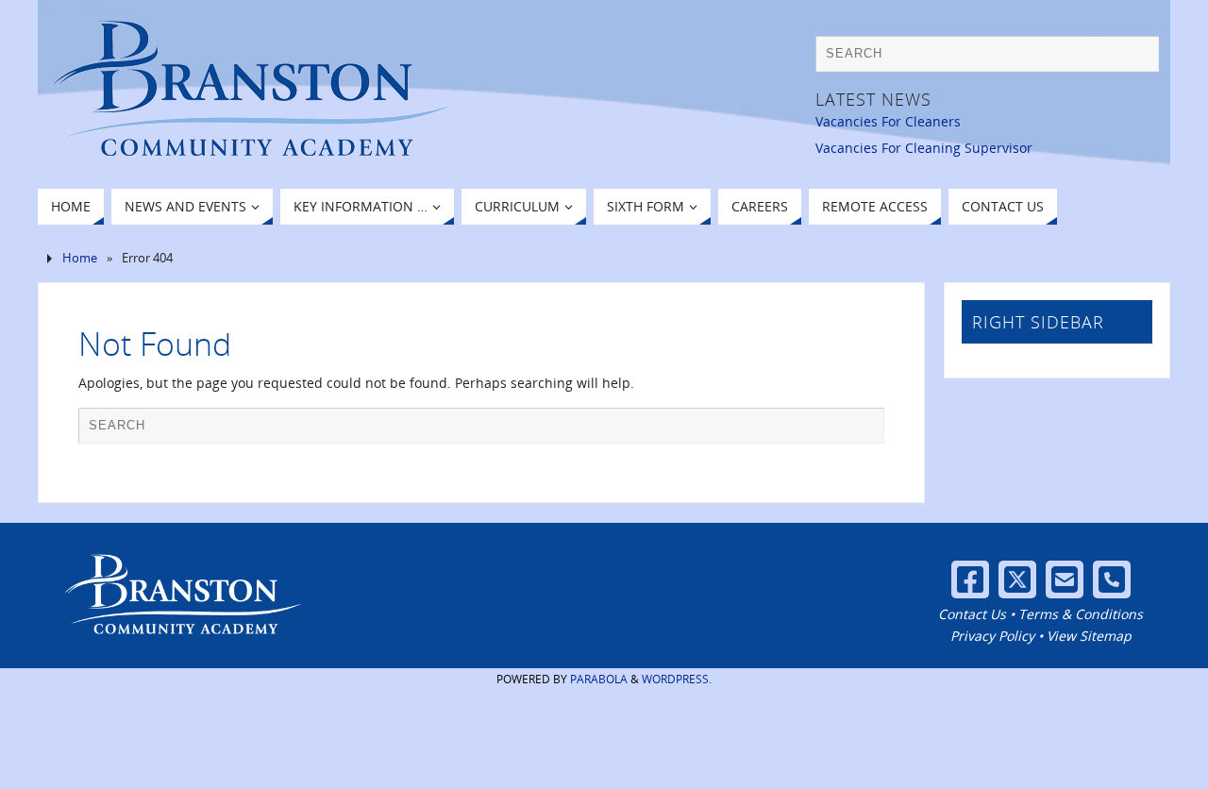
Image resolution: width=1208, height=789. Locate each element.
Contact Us (972, 614)
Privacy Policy (992, 636)
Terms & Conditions (1080, 614)
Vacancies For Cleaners (888, 121)
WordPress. (677, 679)
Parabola (599, 679)
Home (79, 258)
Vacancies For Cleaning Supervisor (923, 148)
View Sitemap (1089, 636)
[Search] (1135, 58)
